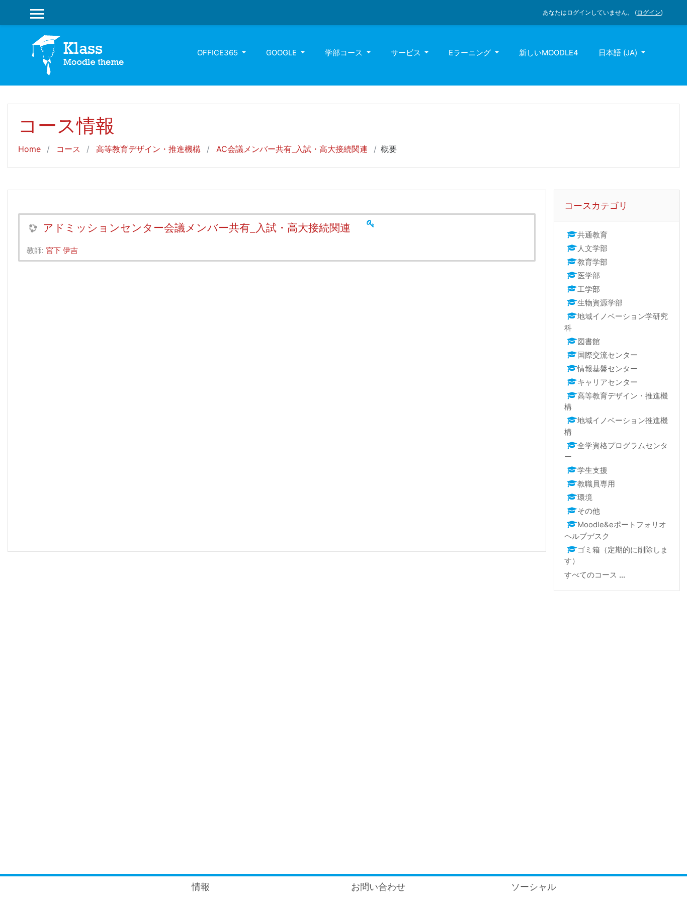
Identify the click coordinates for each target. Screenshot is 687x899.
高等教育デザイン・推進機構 (148, 149)
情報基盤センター (607, 368)
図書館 (588, 341)
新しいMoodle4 (548, 52)
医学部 (588, 275)
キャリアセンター (607, 382)
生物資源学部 (600, 302)
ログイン (649, 12)
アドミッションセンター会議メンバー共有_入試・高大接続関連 (197, 227)
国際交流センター (607, 355)
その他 (588, 511)
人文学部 (592, 248)
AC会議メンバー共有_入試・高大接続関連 (292, 149)
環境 (584, 497)
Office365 (218, 52)
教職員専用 (596, 483)
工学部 (588, 289)
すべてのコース (590, 575)
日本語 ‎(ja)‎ (618, 52)
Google (282, 52)
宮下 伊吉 (62, 250)
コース (68, 149)
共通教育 (592, 234)
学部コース (345, 52)
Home (29, 149)
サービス (407, 52)
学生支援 (592, 470)
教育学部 (592, 262)
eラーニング (471, 52)
